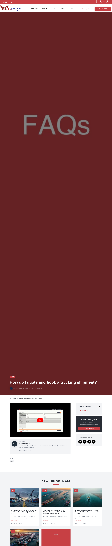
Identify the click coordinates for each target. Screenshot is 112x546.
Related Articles (84, 410)
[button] (99, 406)
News (14, 398)
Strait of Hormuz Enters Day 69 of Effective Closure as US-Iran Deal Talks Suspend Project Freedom (55, 512)
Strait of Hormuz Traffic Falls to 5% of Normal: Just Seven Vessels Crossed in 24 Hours (87, 512)
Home (10, 398)
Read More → (15, 520)
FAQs (11, 461)
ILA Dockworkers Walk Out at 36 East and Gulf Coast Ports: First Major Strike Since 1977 (24, 512)
